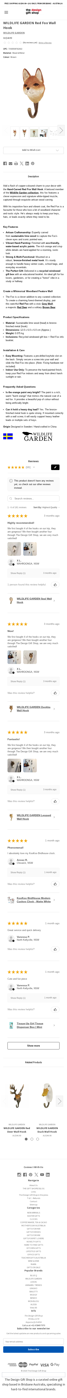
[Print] (16, 163)
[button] (34, 467)
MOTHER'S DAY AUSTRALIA (33, 1225)
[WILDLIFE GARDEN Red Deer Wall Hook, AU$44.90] (17, 1096)
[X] (21, 163)
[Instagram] (19, 1175)
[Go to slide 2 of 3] (32, 1139)
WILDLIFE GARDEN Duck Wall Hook (47, 1129)
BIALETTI (33, 1291)
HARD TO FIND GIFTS (33, 1244)
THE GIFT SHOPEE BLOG (33, 1188)
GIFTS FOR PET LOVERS (33, 1238)
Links (33, 1191)
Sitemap (33, 1204)
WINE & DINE (33, 1261)
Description (33, 176)
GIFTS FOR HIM (33, 1235)
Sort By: (37, 507)
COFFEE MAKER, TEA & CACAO (33, 1222)
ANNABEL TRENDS (33, 1285)
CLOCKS (33, 1219)
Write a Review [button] (45, 42)
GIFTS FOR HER (33, 1228)
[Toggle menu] (8, 12)
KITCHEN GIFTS (34, 1248)
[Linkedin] (27, 163)
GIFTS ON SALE (33, 1267)
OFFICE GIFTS (33, 1254)
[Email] (10, 163)
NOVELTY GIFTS (34, 1241)
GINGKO (33, 1288)
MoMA (33, 1264)
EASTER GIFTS (33, 1215)
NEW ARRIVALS (33, 1212)
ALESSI (34, 1304)
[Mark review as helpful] (55, 585)
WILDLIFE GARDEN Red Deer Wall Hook (17, 1129)
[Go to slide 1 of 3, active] (26, 1139)
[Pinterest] (32, 163)
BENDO (33, 1298)
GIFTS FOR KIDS (33, 1232)
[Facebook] (5, 163)
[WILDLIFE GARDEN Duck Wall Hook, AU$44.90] (47, 1096)
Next (61, 130)
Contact (33, 1201)
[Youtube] (42, 1175)
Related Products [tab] (33, 1062)
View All (33, 1307)
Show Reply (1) (18, 573)
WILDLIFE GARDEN (33, 1278)
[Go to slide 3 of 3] (37, 1139)
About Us (33, 1185)
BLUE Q (33, 1275)
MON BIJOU (33, 1301)
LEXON (33, 1281)
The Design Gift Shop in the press (33, 1195)
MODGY (33, 1294)
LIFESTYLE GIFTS (33, 1251)
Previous (5, 130)
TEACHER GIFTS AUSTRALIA (33, 1257)
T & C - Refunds (33, 1198)
